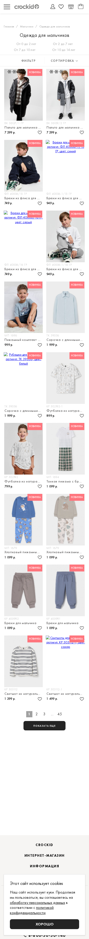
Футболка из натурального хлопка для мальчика (65, 410)
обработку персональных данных (37, 902)
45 (59, 714)
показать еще (44, 725)
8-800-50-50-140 (47, 935)
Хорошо (45, 924)
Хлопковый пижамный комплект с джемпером (23, 552)
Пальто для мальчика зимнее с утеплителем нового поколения (23, 127)
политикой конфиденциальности (32, 910)
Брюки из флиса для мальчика (23, 198)
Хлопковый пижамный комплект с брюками (65, 552)
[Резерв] (71, 7)
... (52, 714)
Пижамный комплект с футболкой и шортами (23, 339)
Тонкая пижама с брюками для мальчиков (65, 481)
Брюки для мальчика (20, 623)
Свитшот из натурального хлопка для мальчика (23, 693)
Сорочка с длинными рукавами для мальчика (65, 339)
